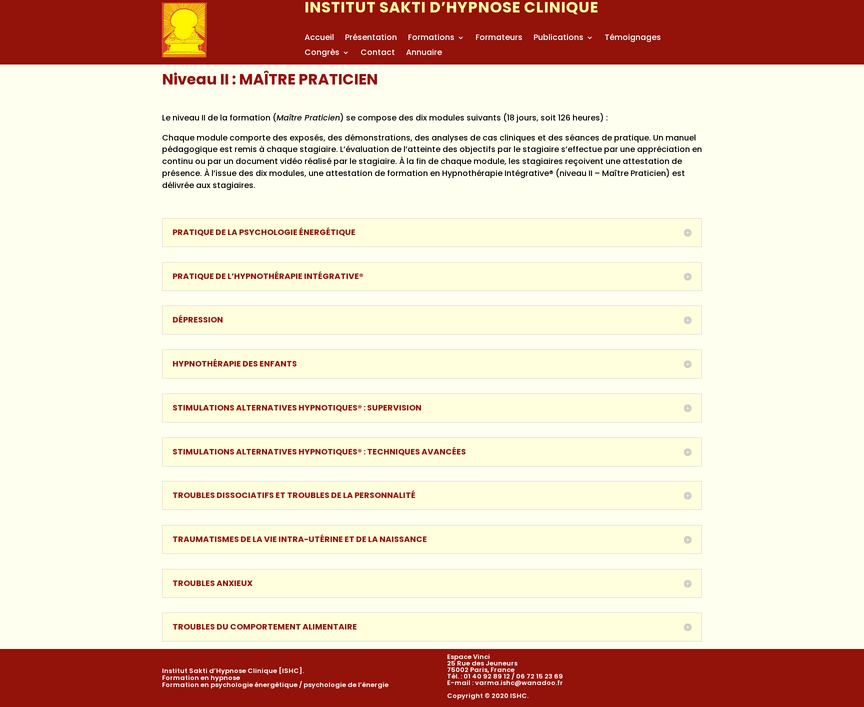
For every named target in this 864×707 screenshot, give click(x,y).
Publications (559, 38)
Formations (431, 38)
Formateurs (499, 38)
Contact (377, 53)
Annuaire (424, 53)
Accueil (319, 38)
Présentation (371, 38)
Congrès (322, 53)
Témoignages (632, 38)
